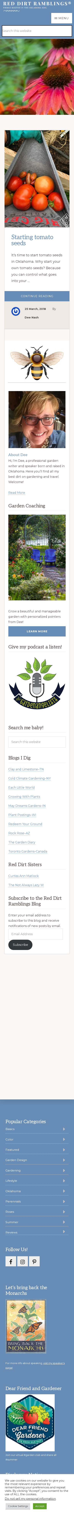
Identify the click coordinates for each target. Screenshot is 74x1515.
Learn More (37, 631)
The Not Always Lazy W (26, 885)
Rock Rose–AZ (19, 833)
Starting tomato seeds (32, 240)
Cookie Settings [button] (18, 1506)
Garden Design (16, 1160)
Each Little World (21, 787)
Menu (63, 18)
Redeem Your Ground (25, 824)
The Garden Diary (21, 842)
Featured (12, 1150)
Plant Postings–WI (22, 815)
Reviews (11, 1232)
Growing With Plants (24, 796)
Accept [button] (39, 1506)
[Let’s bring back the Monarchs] (26, 1353)
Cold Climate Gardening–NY (29, 778)
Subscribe (20, 945)
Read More (16, 492)
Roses (10, 1211)
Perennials (13, 1201)
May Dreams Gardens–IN (27, 806)
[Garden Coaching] (36, 558)
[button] (62, 25)
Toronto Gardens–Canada (27, 851)
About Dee (18, 455)
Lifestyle (11, 1180)
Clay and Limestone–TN (26, 769)
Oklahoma (13, 1191)
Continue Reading (45, 297)
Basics (10, 1129)
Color (9, 1139)
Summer (12, 1222)
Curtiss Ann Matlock (23, 876)
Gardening (13, 1170)
